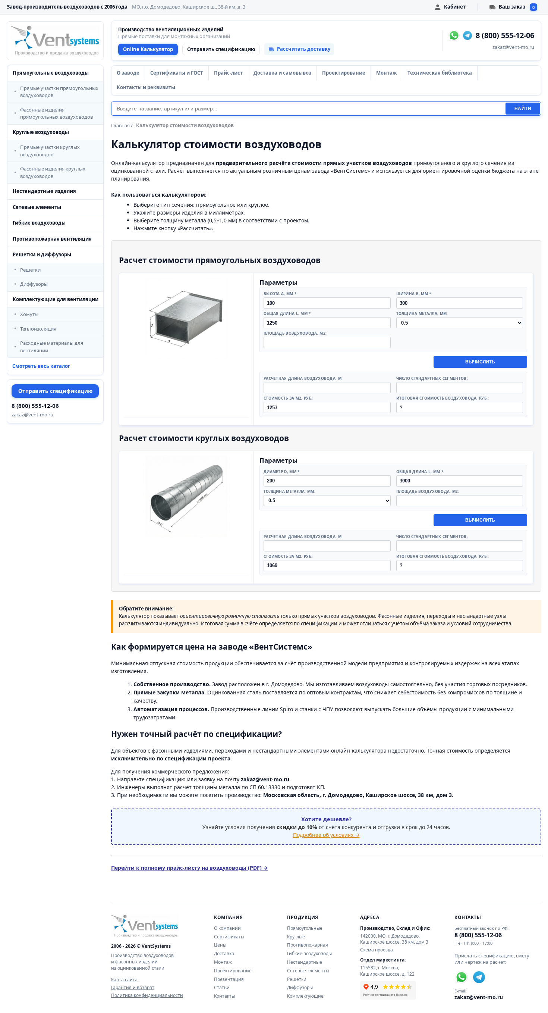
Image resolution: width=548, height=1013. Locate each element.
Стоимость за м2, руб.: (289, 398)
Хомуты (29, 314)
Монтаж (386, 72)
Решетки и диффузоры (42, 254)
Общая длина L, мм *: (420, 471)
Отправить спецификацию (55, 390)
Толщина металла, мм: (422, 313)
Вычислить (480, 362)
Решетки (30, 269)
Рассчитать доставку (303, 49)
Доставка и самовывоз (282, 72)
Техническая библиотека (439, 72)
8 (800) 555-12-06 (35, 405)
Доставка (224, 953)
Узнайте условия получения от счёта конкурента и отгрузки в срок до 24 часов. (326, 826)
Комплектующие (305, 996)
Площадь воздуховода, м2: (295, 333)
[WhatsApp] (454, 35)
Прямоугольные (304, 928)
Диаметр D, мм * (282, 471)
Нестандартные (304, 962)
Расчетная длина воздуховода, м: (303, 378)
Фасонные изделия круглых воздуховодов (52, 172)
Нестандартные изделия (44, 191)
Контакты (224, 996)
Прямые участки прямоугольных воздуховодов (59, 92)
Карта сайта (124, 980)
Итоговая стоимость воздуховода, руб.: (442, 398)
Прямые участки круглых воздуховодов (50, 151)
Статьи (222, 987)
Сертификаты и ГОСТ (176, 72)
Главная (120, 125)
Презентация (229, 979)
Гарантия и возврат (132, 988)
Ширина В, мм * (413, 293)
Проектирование (343, 72)
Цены (220, 945)
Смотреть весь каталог (41, 366)
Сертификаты (229, 937)
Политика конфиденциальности (147, 995)
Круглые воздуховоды (41, 132)
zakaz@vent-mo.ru (32, 414)
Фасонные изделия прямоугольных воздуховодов (56, 113)
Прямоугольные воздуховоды (51, 72)
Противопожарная (307, 945)
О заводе (128, 72)
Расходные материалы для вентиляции (51, 347)
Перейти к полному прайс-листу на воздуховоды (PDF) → (189, 867)
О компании (227, 928)
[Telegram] (467, 35)
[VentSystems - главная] (55, 40)
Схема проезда (376, 950)
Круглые (296, 937)
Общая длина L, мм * (287, 313)
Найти (523, 108)
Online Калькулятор (148, 49)
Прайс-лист (228, 72)
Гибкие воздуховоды (39, 222)
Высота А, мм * (280, 293)
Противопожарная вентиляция (52, 238)
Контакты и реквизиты (146, 87)
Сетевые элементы (37, 207)
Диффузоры (34, 284)
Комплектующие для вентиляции (55, 299)
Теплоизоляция (38, 328)
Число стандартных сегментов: (432, 378)
